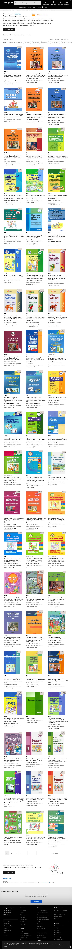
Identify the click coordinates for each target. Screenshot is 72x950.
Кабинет (56, 919)
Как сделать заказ (59, 926)
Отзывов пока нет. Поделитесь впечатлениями (18, 865)
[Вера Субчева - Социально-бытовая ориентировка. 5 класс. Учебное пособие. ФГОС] (34, 754)
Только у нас (23, 940)
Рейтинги (22, 10)
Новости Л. (40, 924)
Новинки (27, 10)
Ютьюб (5, 928)
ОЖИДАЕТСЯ (7, 84)
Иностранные (22, 7)
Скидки (32, 10)
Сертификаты (16, 10)
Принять (61, 944)
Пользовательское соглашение (59, 940)
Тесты (38, 921)
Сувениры (23, 924)
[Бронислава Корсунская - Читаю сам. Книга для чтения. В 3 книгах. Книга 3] (13, 833)
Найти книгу (36, 901)
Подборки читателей (43, 919)
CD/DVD (22, 921)
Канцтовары (23, 919)
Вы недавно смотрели (9, 891)
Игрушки (22, 917)
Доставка (56, 930)
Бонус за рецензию (25, 935)
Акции (22, 931)
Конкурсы (40, 926)
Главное (29, 7)
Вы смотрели (58, 916)
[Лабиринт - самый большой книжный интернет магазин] (8, 2)
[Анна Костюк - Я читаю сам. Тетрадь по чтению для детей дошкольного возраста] (34, 191)
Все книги (23, 910)
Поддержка (52, 10)
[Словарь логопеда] (34, 714)
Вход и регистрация (60, 914)
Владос (18, 14)
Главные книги (24, 933)
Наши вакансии (41, 937)
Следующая (54, 853)
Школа (22, 912)
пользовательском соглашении (26, 944)
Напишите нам (58, 935)
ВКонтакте (6, 923)
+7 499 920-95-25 (38, 10)
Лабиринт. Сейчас (42, 910)
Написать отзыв (9, 29)
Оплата (56, 928)
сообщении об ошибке (46, 882)
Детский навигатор (42, 912)
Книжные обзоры (42, 917)
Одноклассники (8, 930)
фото (19, 47)
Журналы (23, 915)
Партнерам (40, 935)
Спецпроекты (41, 928)
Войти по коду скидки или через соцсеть (60, 911)
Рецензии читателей (43, 915)
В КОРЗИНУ (52, 204)
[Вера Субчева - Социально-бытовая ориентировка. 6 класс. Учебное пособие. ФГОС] (34, 794)
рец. (62, 128)
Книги (15, 7)
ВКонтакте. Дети (8, 926)
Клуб (39, 7)
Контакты (47, 10)
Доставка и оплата (7, 10)
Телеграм (6, 935)
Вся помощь (57, 937)
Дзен (5, 932)
